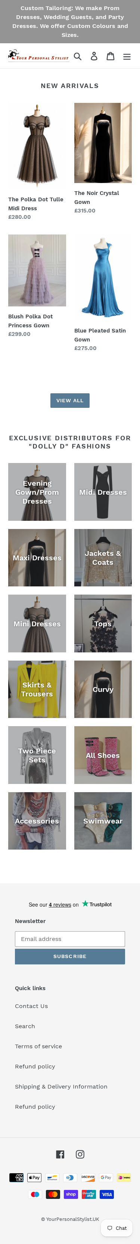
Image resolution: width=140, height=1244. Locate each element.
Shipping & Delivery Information (61, 1086)
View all (70, 400)
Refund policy (35, 1066)
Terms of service (38, 1046)
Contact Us (31, 1006)
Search (25, 1026)
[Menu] (127, 55)
